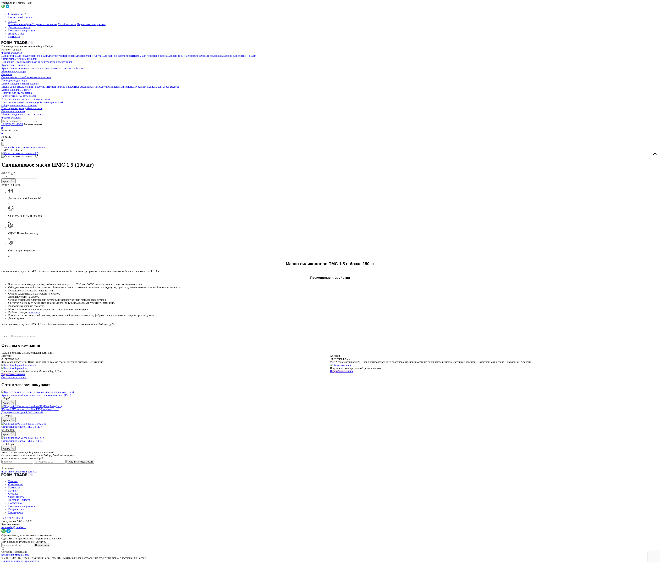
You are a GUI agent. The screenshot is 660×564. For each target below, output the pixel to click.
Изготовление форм (20, 24)
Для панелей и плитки (89, 55)
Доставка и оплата (19, 27)
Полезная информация (21, 30)
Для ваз (31, 61)
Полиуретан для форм (14, 80)
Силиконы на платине (38, 77)
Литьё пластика (67, 24)
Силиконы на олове (13, 77)
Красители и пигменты (15, 65)
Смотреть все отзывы (13, 377)
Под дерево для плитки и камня (237, 55)
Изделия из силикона (44, 24)
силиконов (34, 312)
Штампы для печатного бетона (149, 55)
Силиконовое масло (13, 111)
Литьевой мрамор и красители (62, 86)
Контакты (14, 36)
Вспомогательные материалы (18, 95)
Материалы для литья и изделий (20, 83)
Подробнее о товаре (13, 374)
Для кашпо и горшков (14, 61)
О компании (15, 14)
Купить (7, 181)
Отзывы (27, 17)
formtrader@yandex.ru (13, 527)
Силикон (6, 74)
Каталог (16, 147)
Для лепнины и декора (180, 55)
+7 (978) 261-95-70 (12, 124)
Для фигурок (43, 61)
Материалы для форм (13, 71)
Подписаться (42, 545)
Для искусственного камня (32, 55)
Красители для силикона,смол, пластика (25, 68)
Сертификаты (16, 496)
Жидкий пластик (35, 86)
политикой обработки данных (19, 471)
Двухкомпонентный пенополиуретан (122, 86)
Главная (6, 147)
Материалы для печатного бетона (21, 114)
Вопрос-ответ (16, 33)
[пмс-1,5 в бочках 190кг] (19, 156)
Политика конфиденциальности (20, 561)
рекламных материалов (15, 554)
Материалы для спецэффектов (161, 86)
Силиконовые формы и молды (19, 58)
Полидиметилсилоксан (23, 336)
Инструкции (15, 512)
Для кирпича (8, 55)
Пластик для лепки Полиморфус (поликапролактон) (32, 102)
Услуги (12, 21)
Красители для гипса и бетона (66, 68)
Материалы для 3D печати (16, 89)
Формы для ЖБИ (11, 117)
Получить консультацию (80, 461)
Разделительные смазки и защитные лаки (25, 99)
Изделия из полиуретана (91, 24)
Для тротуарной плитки (62, 55)
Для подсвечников (62, 61)
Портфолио (15, 17)
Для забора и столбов (206, 55)
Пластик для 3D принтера (16, 92)
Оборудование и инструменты (19, 105)
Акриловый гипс (90, 86)
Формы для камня (11, 52)
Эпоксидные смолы (13, 86)
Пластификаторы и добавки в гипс (21, 108)
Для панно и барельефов (116, 55)
